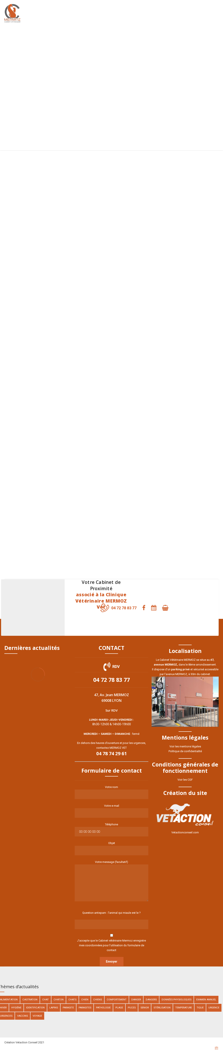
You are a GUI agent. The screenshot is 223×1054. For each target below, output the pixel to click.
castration (29, 999)
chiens (97, 999)
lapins (53, 1007)
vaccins (22, 1015)
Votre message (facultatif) (111, 862)
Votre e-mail (111, 805)
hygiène (16, 1007)
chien (84, 999)
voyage (37, 1015)
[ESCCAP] (192, 283)
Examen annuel (206, 999)
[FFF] (84, 283)
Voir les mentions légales (185, 746)
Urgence (213, 1007)
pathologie (103, 1007)
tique (200, 1007)
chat (45, 999)
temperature (183, 1007)
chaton (59, 999)
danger (136, 999)
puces (132, 1007)
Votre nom (111, 787)
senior (144, 1007)
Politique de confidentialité (185, 751)
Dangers (151, 999)
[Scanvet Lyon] (138, 184)
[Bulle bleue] (84, 392)
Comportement (117, 999)
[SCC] (30, 289)
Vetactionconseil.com (185, 832)
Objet (111, 843)
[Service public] (30, 512)
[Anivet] (138, 520)
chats (72, 999)
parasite (68, 1007)
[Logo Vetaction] (185, 815)
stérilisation (162, 1007)
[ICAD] (30, 392)
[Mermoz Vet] (84, 184)
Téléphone (111, 824)
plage (119, 1007)
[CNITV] (138, 295)
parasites (85, 1007)
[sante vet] (138, 392)
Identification (35, 1007)
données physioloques (176, 999)
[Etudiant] (192, 398)
